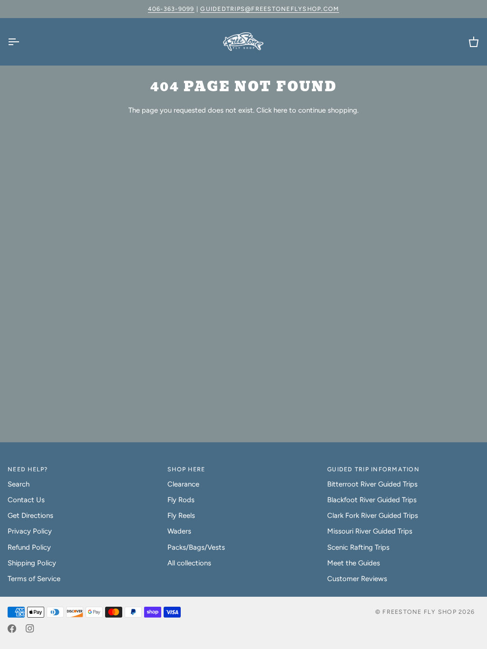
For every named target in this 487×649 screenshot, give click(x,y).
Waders (179, 531)
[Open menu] (22, 42)
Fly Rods (181, 500)
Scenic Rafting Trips (358, 547)
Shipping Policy (32, 563)
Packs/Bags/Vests (196, 547)
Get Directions (30, 515)
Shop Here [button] (186, 469)
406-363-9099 (171, 8)
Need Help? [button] (28, 469)
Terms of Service (34, 578)
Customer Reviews (357, 578)
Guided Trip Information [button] (373, 469)
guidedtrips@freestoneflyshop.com (269, 8)
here (280, 110)
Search (18, 484)
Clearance (183, 484)
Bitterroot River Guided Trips (372, 484)
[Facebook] (12, 628)
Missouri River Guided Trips (369, 531)
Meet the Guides (353, 563)
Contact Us (26, 500)
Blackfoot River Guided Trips (372, 500)
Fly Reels (181, 515)
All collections (189, 563)
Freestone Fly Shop (419, 611)
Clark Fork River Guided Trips (372, 515)
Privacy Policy (30, 531)
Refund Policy (29, 547)
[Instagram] (30, 628)
